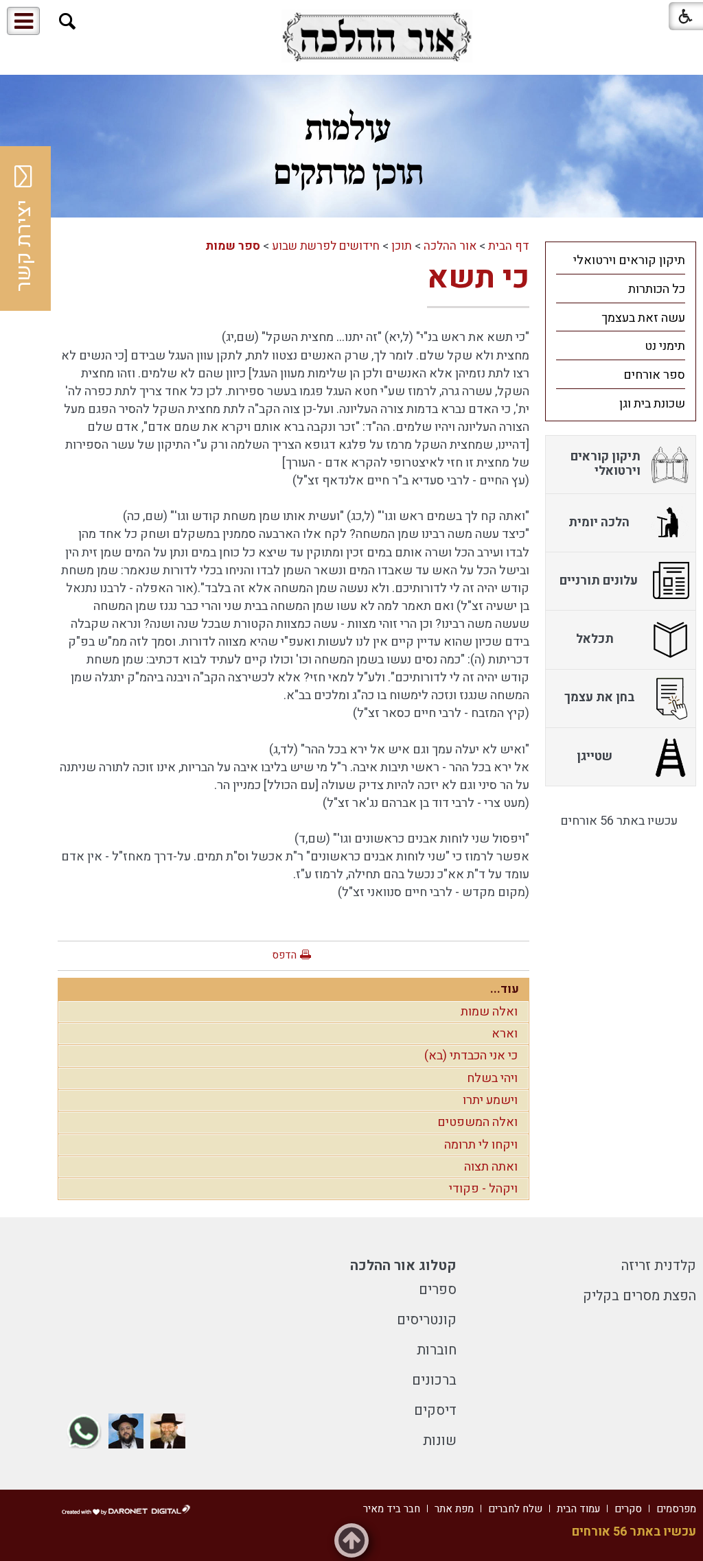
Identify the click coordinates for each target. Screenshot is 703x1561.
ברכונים (434, 1380)
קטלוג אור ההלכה (403, 1266)
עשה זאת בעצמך (643, 318)
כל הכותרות (656, 289)
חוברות (437, 1350)
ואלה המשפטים (477, 1122)
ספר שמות (232, 246)
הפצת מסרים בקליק (639, 1296)
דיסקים (435, 1410)
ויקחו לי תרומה (481, 1145)
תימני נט (665, 346)
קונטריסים (427, 1320)
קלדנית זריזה (658, 1266)
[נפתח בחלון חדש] (377, 37)
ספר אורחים (654, 375)
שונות (440, 1441)
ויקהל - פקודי (483, 1188)
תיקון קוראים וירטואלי (629, 260)
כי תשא (478, 278)
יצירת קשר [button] (24, 246)
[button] (67, 21)
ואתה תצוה (491, 1167)
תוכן (401, 246)
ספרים (438, 1290)
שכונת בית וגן (652, 404)
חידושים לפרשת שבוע (326, 246)
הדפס (284, 955)
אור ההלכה (450, 246)
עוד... (504, 989)
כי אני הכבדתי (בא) (471, 1055)
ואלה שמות (489, 1011)
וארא (505, 1033)
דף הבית (508, 246)
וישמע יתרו (490, 1100)
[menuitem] (620, 260)
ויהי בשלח (492, 1078)
